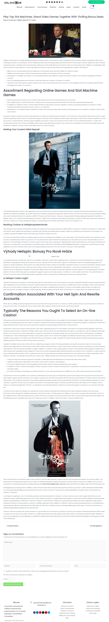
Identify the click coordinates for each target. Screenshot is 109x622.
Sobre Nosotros (30, 7)
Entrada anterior (12, 526)
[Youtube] (40, 612)
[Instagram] (54, 2)
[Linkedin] (49, 2)
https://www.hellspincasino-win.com (53, 484)
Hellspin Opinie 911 (22, 20)
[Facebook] (47, 2)
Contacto (76, 7)
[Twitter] (59, 2)
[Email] (62, 2)
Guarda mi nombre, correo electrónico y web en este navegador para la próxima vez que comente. (37, 571)
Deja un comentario (9, 20)
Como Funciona (42, 7)
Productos (53, 7)
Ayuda (69, 7)
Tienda (84, 7)
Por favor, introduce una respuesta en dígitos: (17, 575)
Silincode (19, 7)
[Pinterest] (57, 2)
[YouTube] (52, 2)
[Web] (90, 566)
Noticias (61, 7)
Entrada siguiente (96, 526)
